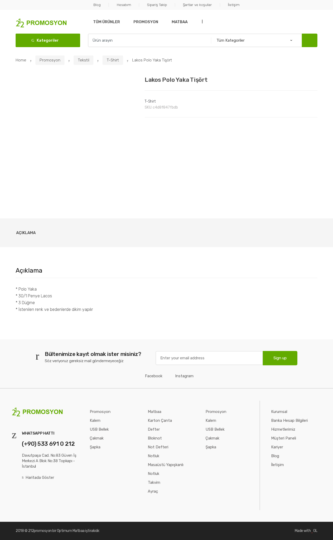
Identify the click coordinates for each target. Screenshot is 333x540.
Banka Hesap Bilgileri (289, 420)
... (200, 21)
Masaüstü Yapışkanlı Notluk (165, 469)
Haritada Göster (39, 477)
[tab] (26, 232)
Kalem (95, 420)
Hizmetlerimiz (283, 429)
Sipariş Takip (157, 5)
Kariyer (277, 447)
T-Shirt (113, 60)
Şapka (95, 447)
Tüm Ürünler (106, 22)
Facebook (153, 376)
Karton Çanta (160, 420)
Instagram (184, 376)
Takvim (154, 482)
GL (315, 531)
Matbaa (180, 22)
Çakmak (97, 438)
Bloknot (155, 438)
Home (21, 60)
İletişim (233, 5)
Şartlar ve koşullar (197, 5)
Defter (154, 429)
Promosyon (145, 22)
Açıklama (26, 232)
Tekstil (83, 60)
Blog (97, 5)
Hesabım (124, 5)
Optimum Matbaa (71, 531)
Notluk (153, 456)
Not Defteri (158, 447)
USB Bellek (99, 429)
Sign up (280, 358)
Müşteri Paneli (283, 438)
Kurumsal (279, 411)
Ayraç (153, 491)
